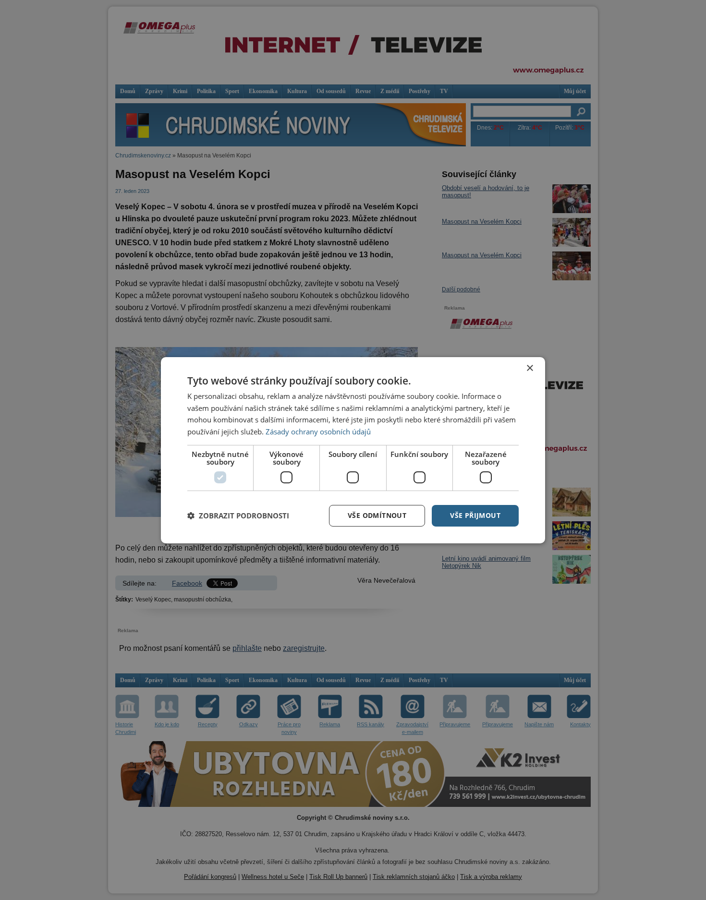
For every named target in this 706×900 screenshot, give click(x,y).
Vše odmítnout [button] (377, 515)
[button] (238, 515)
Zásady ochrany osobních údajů (318, 431)
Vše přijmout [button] (475, 515)
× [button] (529, 368)
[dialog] (353, 450)
